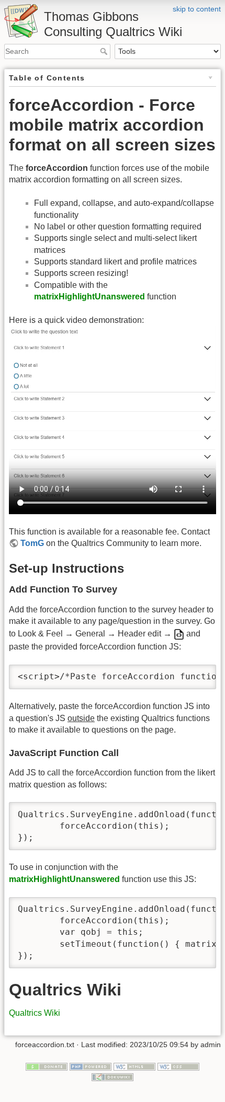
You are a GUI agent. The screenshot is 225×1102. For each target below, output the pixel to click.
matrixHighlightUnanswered (89, 296)
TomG (32, 543)
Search (105, 51)
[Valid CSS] (178, 1066)
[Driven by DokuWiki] (112, 1076)
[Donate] (47, 1066)
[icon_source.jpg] (179, 633)
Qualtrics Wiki (34, 1012)
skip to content (197, 9)
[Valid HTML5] (134, 1066)
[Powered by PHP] (90, 1066)
